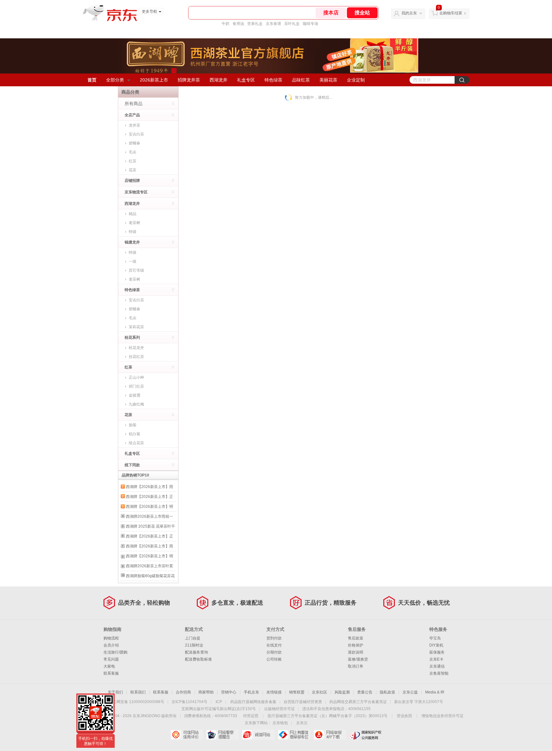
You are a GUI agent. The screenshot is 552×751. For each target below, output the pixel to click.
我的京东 (409, 13)
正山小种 (136, 377)
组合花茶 (136, 443)
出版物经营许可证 (279, 709)
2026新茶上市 (154, 79)
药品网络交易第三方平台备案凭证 (358, 702)
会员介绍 (111, 645)
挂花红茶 (136, 356)
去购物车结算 (450, 13)
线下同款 (132, 465)
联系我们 (138, 692)
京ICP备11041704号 (189, 702)
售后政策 (355, 638)
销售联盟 (296, 692)
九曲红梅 (136, 404)
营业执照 (404, 716)
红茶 (132, 161)
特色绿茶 (273, 79)
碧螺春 (134, 143)
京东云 (302, 723)
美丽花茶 (328, 79)
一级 (132, 261)
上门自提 (192, 638)
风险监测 (342, 692)
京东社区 (319, 692)
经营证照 (250, 716)
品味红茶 (301, 79)
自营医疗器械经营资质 (303, 702)
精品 (132, 214)
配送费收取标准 (198, 659)
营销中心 (228, 692)
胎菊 (132, 425)
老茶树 (134, 223)
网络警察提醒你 (222, 735)
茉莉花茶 (136, 327)
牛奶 (225, 23)
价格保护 (355, 645)
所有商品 (133, 103)
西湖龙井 (218, 79)
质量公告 (364, 692)
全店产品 (132, 115)
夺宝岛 (435, 638)
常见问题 (111, 659)
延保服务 (437, 652)
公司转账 (274, 659)
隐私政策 (387, 692)
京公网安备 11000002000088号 (136, 702)
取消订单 (355, 666)
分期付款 (274, 652)
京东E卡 (436, 659)
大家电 (109, 666)
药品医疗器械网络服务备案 (253, 702)
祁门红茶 (136, 386)
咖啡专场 (310, 23)
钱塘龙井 (132, 242)
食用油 (238, 23)
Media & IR (434, 692)
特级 (132, 231)
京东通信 (437, 666)
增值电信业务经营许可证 (442, 716)
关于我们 (115, 692)
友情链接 (274, 692)
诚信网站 (258, 735)
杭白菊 (134, 434)
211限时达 (194, 645)
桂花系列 (132, 337)
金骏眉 (134, 395)
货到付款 (274, 638)
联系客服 (111, 673)
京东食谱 (273, 23)
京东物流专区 (136, 192)
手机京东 (251, 692)
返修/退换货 (358, 659)
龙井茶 (134, 125)
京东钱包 (280, 723)
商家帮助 (206, 692)
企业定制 (356, 79)
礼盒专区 (246, 79)
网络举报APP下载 (329, 735)
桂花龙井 (136, 347)
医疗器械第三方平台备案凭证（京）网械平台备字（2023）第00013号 (327, 716)
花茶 (132, 170)
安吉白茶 (136, 134)
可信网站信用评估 (186, 735)
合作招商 (183, 692)
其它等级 (136, 270)
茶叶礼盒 (292, 23)
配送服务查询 (196, 652)
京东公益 (410, 692)
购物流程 (111, 638)
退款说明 (355, 652)
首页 (92, 79)
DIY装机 (436, 645)
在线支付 (274, 645)
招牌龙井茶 (189, 79)
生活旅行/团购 (115, 652)
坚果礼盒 (255, 23)
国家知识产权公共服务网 (365, 735)
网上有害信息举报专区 (294, 735)
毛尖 (132, 152)
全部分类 (115, 79)
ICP (219, 702)
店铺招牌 (132, 180)
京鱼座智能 (438, 673)
